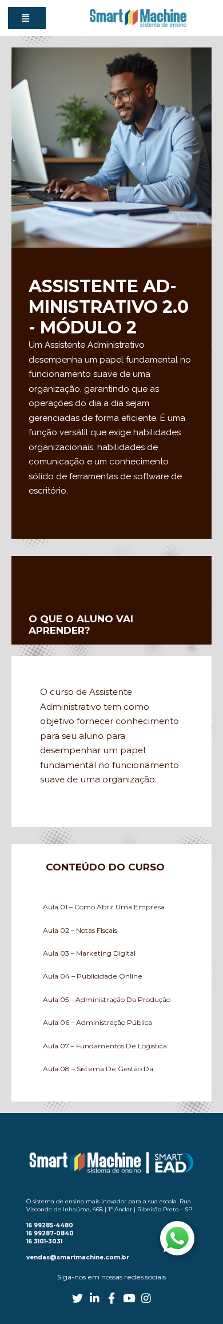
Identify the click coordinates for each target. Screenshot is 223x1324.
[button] (27, 18)
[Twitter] (77, 1298)
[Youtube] (129, 1298)
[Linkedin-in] (94, 1298)
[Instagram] (146, 1298)
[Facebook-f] (111, 1298)
